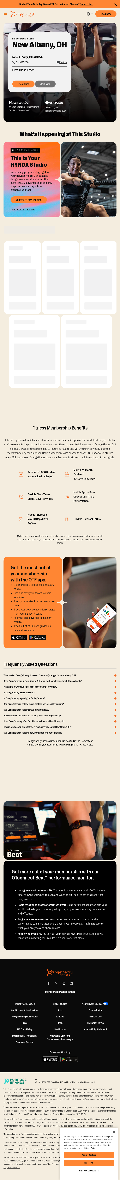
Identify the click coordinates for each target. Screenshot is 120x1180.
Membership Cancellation (60, 991)
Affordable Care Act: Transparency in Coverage (60, 1038)
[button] (89, 14)
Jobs (60, 1010)
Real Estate (60, 1029)
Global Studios (60, 1004)
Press (25, 1023)
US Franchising (24, 1029)
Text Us (63, 62)
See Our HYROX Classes (23, 209)
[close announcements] (115, 4)
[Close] (114, 1132)
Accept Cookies (89, 1155)
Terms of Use (95, 1016)
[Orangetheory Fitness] (60, 972)
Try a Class (23, 84)
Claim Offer (86, 4)
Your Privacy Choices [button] (92, 1004)
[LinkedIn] (71, 983)
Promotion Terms (95, 1023)
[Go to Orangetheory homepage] (22, 14)
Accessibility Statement (95, 1029)
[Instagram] (64, 983)
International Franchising (24, 1036)
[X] (56, 983)
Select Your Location (25, 1004)
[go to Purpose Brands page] (15, 1081)
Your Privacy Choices (88, 1171)
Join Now (45, 84)
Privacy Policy (95, 1010)
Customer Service (25, 1042)
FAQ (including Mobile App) (25, 1016)
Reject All (88, 1163)
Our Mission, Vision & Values (24, 1010)
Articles (60, 1016)
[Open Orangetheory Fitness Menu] (5, 14)
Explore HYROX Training (29, 199)
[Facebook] (48, 983)
